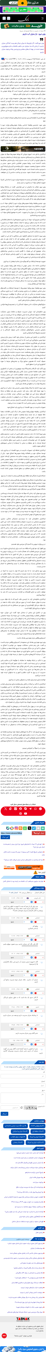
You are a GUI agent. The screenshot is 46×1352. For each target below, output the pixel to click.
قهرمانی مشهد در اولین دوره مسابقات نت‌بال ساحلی (27, 1222)
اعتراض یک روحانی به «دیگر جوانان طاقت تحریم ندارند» (25, 1297)
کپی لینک (5, 837)
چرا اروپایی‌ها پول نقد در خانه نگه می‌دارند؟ (30, 1192)
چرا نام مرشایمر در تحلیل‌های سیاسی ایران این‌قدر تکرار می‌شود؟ (23, 860)
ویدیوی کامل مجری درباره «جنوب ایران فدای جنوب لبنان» (25, 1243)
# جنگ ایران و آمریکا (36, 1137)
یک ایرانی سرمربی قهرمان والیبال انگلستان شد (29, 1163)
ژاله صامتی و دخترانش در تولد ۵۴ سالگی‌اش (29, 1273)
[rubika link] (40, 808)
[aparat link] (20, 813)
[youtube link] (25, 813)
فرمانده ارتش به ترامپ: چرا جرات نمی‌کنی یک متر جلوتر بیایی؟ (24, 1212)
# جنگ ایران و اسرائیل (20, 1131)
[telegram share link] (34, 828)
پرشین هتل (39, 1233)
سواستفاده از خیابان (37, 1248)
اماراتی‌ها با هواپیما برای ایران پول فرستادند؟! (29, 1302)
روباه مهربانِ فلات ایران (36, 1177)
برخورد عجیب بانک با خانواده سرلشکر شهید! (29, 1307)
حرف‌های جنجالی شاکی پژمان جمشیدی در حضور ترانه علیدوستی (23, 1258)
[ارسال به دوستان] (38, 828)
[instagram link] (15, 808)
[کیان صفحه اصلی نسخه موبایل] (23, 1349)
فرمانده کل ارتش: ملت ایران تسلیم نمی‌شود (29, 1153)
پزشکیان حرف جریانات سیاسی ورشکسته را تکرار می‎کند (26, 1168)
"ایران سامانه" (18, 1336)
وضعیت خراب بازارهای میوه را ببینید (32, 1288)
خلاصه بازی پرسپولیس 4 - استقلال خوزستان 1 (29, 1278)
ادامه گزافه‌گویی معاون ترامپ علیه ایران (31, 1217)
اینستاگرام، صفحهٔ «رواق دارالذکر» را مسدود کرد (29, 1207)
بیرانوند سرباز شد (38, 1182)
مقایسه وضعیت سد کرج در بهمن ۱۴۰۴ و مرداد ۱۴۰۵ (27, 1202)
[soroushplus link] (20, 808)
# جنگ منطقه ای (37, 1131)
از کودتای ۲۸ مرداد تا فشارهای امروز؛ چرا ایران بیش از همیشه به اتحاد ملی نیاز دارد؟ (24, 845)
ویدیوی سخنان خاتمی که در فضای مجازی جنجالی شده (26, 1253)
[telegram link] (30, 808)
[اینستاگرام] (16, 828)
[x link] (5, 808)
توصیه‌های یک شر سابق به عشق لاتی (31, 1263)
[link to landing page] (23, 18)
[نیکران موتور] (23, 149)
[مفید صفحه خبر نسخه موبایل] (23, 9)
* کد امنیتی (41, 1106)
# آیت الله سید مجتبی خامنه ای (15, 1126)
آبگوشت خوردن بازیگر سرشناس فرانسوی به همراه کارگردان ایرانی (23, 1197)
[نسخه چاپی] (43, 828)
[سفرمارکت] (23, 867)
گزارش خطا (41, 872)
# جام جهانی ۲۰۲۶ (37, 1126)
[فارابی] (23, 26)
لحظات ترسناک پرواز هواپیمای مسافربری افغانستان (27, 1283)
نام (44, 1072)
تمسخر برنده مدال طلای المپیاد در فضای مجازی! (28, 1268)
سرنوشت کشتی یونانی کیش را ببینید (31, 1293)
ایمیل (43, 1081)
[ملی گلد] (23, 3)
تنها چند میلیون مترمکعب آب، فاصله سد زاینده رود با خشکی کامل (23, 881)
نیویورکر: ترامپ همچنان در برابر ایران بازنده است (28, 1158)
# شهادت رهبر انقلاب (18, 1137)
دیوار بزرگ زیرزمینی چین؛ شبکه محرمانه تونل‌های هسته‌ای (25, 1312)
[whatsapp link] (35, 808)
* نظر (43, 1091)
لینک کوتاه (40, 833)
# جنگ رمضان (17, 1142)
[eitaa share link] (20, 828)
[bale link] (25, 808)
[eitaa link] (10, 808)
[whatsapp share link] (25, 828)
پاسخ (12, 902)
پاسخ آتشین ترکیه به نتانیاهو (34, 1173)
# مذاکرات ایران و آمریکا (35, 1142)
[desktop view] (8, 18)
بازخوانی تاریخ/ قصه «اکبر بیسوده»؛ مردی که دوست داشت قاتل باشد (24, 853)
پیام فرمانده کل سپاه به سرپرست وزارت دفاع (29, 1187)
